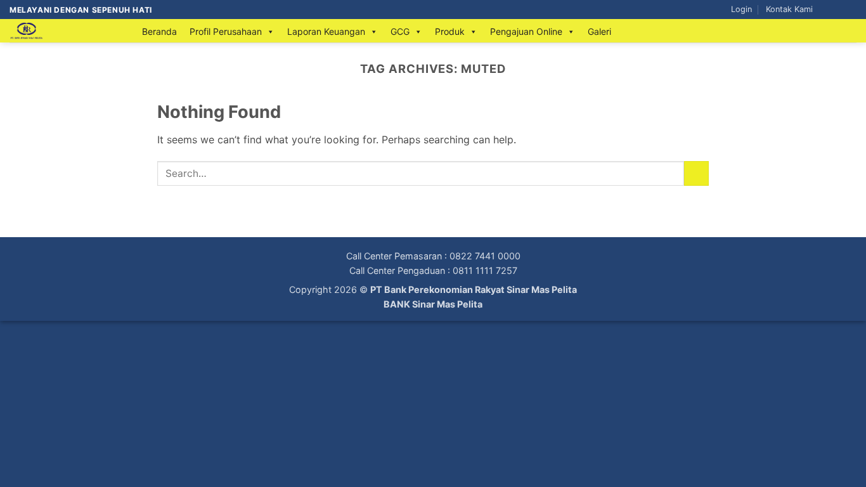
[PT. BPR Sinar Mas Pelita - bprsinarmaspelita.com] (63, 30)
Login (741, 9)
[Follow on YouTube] (850, 9)
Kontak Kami (789, 9)
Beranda (159, 31)
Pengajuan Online (526, 31)
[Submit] (696, 173)
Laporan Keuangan (326, 31)
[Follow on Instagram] (838, 9)
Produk (450, 31)
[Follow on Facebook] (826, 9)
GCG (400, 31)
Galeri (599, 31)
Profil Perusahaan (226, 31)
